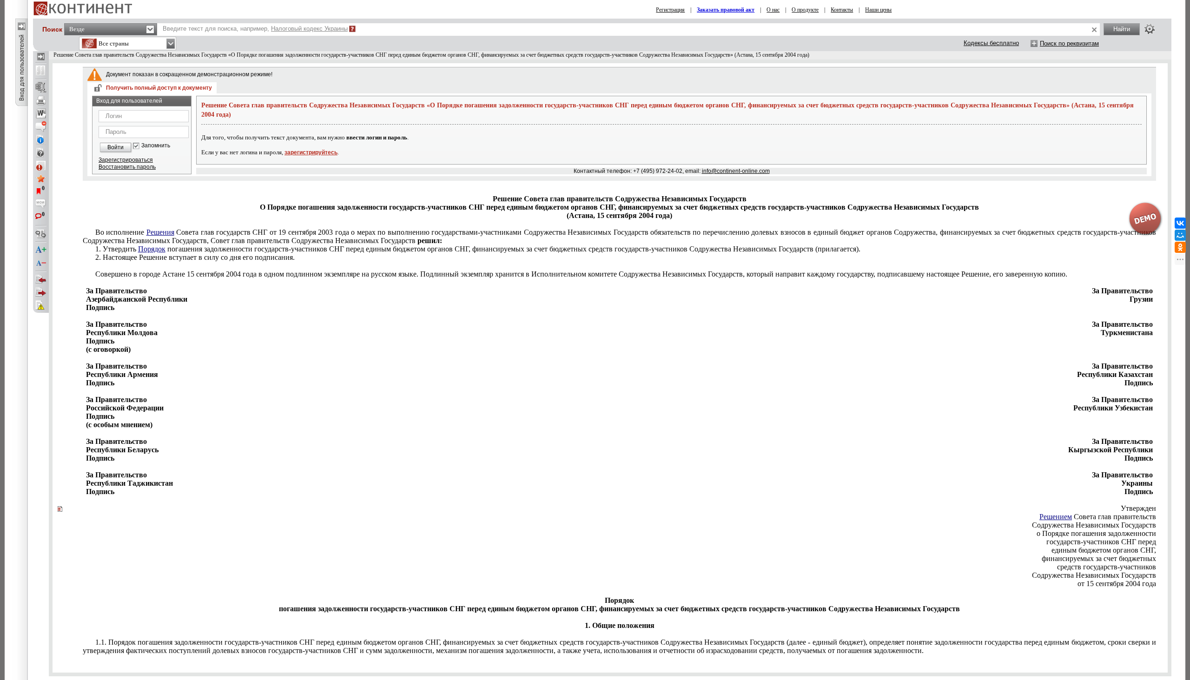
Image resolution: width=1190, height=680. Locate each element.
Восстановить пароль (127, 167)
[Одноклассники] (1180, 247)
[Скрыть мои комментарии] (40, 204)
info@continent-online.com (736, 171)
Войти (115, 147)
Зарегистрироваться (126, 160)
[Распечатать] (40, 100)
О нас (773, 10)
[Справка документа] (40, 152)
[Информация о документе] (40, 139)
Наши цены (878, 10)
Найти (1121, 29)
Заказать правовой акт (725, 10)
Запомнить (155, 146)
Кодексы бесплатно (991, 43)
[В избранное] (40, 178)
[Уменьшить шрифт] (40, 263)
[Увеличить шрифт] (40, 250)
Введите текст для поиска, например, (255, 28)
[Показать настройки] (1149, 28)
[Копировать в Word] (40, 113)
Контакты (842, 10)
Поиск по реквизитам (1069, 43)
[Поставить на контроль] (40, 165)
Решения (160, 232)
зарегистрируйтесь (310, 152)
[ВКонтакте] (1180, 223)
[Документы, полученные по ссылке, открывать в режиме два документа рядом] (40, 71)
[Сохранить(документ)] (40, 87)
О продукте (805, 10)
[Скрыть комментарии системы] (40, 126)
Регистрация (670, 10)
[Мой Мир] (1180, 235)
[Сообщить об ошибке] (40, 305)
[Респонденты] (40, 292)
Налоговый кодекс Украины (309, 28)
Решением (1055, 517)
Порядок (151, 249)
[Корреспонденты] (40, 279)
